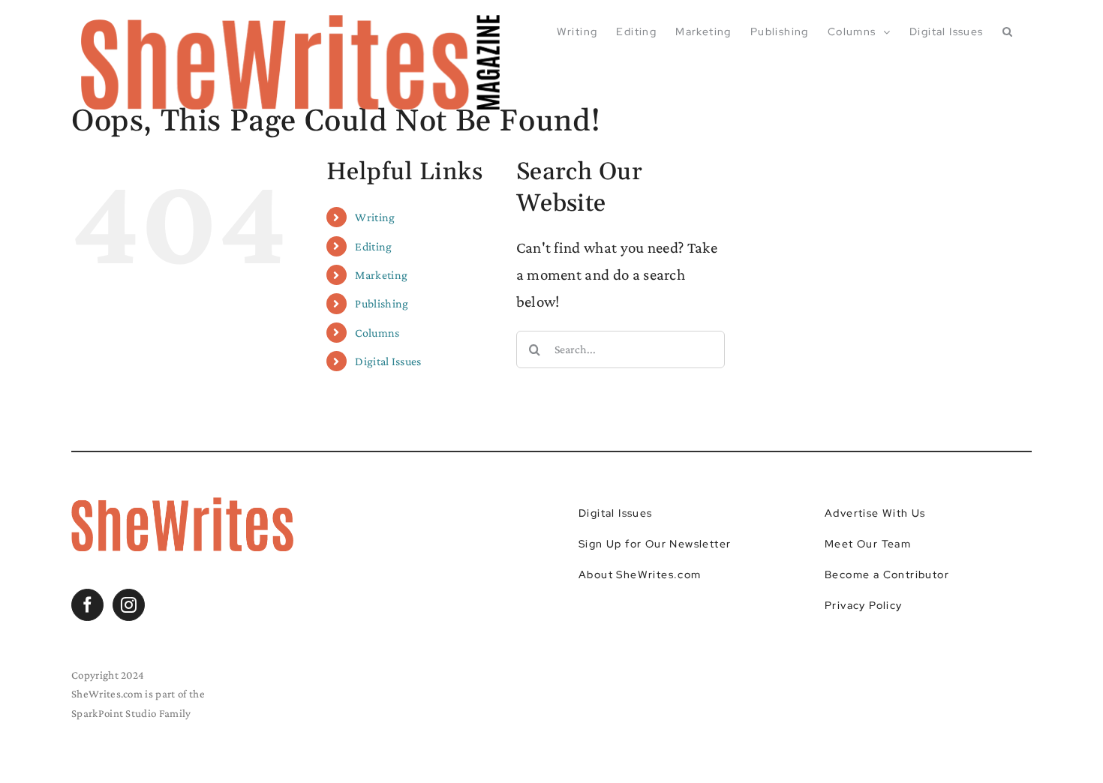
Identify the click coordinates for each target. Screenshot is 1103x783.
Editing (373, 246)
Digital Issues (388, 361)
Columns (377, 332)
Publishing (381, 303)
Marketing (381, 274)
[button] (1007, 31)
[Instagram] (129, 605)
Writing (375, 217)
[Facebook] (87, 605)
